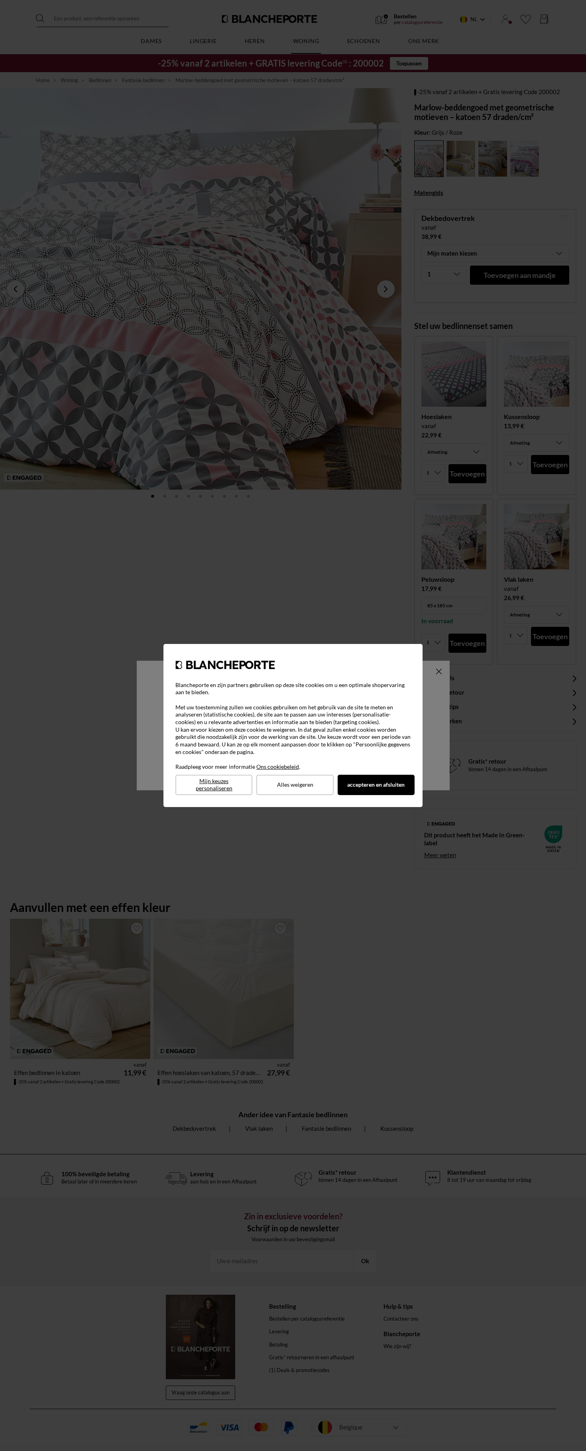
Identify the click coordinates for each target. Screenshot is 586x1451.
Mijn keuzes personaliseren (214, 785)
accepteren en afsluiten (376, 784)
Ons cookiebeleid (277, 766)
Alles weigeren (295, 784)
